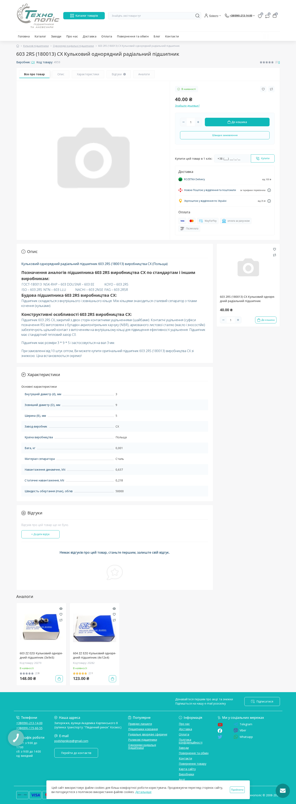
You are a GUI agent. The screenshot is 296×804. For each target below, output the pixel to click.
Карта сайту (187, 769)
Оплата (106, 36)
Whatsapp (246, 737)
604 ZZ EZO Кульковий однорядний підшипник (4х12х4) (94, 655)
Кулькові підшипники (36, 46)
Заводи (56, 36)
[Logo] (38, 15)
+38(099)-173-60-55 (29, 728)
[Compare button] (271, 89)
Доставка (89, 36)
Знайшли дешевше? (187, 105)
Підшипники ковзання (143, 729)
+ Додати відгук (40, 534)
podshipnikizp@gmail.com (71, 741)
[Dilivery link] (269, 190)
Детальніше (143, 792)
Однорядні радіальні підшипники (73, 46)
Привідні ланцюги (140, 724)
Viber (243, 730)
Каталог (40, 36)
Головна (24, 36)
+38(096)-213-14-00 (29, 723)
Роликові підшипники (142, 740)
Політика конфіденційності (190, 741)
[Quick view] (60, 608)
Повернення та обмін (133, 36)
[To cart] (59, 678)
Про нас (72, 36)
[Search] (198, 16)
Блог (157, 36)
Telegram (246, 724)
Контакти (172, 36)
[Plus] (198, 122)
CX (33, 62)
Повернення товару (192, 764)
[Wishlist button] (263, 89)
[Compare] (60, 620)
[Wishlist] (60, 614)
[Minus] (183, 122)
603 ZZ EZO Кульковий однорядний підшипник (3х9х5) (41, 655)
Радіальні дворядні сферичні (147, 734)
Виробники (186, 774)
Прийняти (237, 789)
